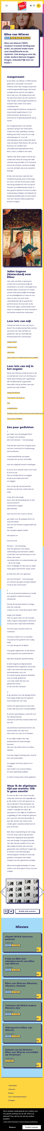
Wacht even (12, 347)
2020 (18, 37)
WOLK (7, 37)
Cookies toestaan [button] (31, 1127)
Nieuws (11, 1093)
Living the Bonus (13, 392)
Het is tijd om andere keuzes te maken (22, 357)
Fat (8, 403)
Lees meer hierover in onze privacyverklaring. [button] (20, 1122)
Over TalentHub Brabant (17, 1097)
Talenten (11, 1089)
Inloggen (11, 1100)
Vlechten (10, 352)
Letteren (26, 37)
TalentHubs (12, 1086)
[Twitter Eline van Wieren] (11, 911)
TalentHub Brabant (22, 6)
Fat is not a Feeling (14, 418)
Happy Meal (12, 342)
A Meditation (12, 408)
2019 (13, 37)
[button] (31, 5)
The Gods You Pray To (16, 398)
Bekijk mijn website (27, 911)
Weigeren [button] (12, 1127)
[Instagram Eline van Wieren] (6, 911)
